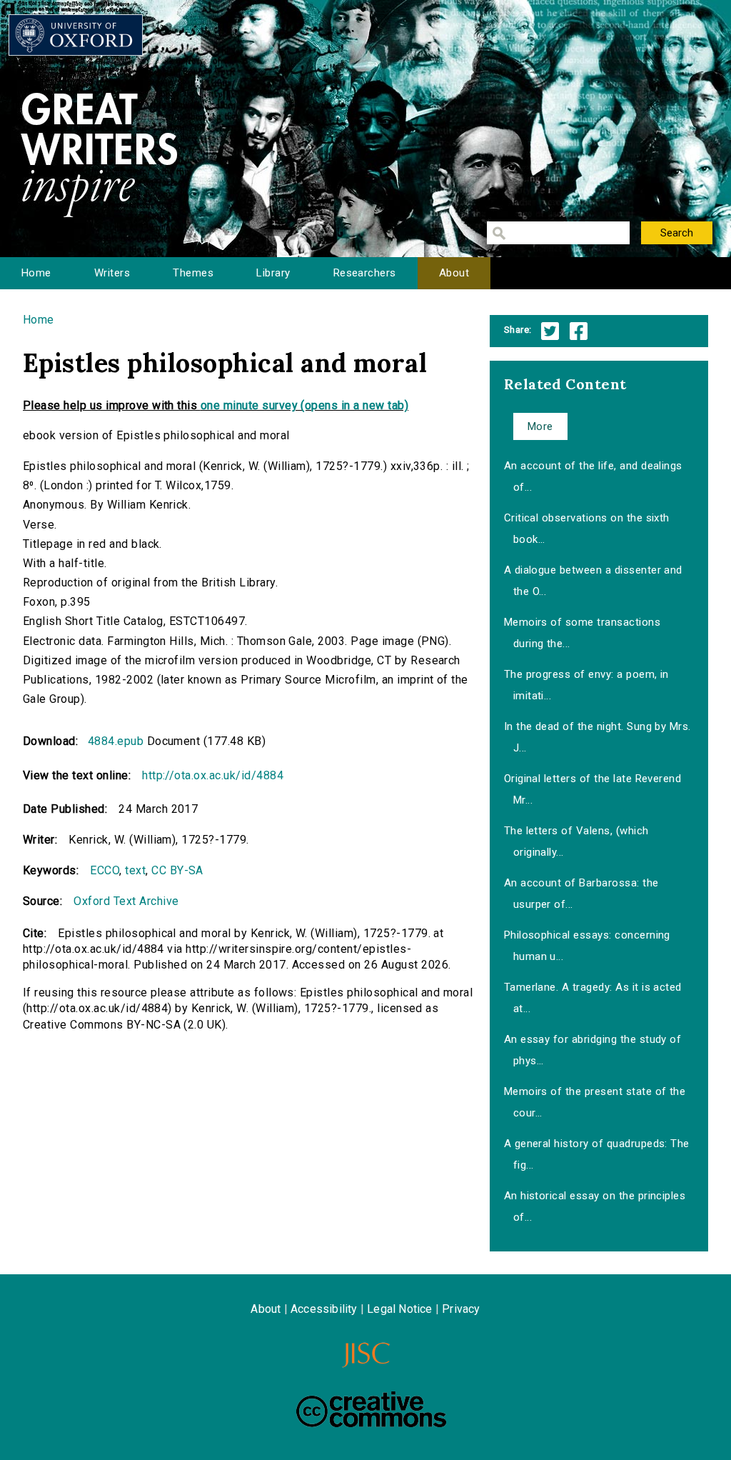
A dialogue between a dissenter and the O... (593, 581)
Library (273, 272)
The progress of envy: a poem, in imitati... (586, 685)
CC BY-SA (177, 870)
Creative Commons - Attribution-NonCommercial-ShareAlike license (371, 1409)
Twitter (550, 331)
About (454, 272)
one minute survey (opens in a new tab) (304, 405)
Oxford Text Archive (126, 901)
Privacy (461, 1309)
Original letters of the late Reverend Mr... (593, 789)
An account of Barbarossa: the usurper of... (581, 893)
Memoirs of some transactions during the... (582, 633)
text (135, 870)
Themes (193, 272)
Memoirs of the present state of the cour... (595, 1102)
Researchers (364, 272)
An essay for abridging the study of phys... (593, 1050)
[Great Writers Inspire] (76, 35)
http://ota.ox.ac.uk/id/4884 (212, 775)
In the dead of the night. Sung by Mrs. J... (597, 737)
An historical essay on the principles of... (595, 1206)
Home (36, 272)
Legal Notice (399, 1309)
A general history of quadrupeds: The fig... (597, 1154)
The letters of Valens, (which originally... (576, 841)
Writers (112, 272)
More (540, 426)
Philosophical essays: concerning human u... (587, 946)
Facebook (579, 331)
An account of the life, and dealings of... (593, 476)
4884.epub (115, 741)
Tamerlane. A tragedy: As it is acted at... (593, 998)
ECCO (104, 870)
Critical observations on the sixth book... (587, 528)
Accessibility (324, 1309)
